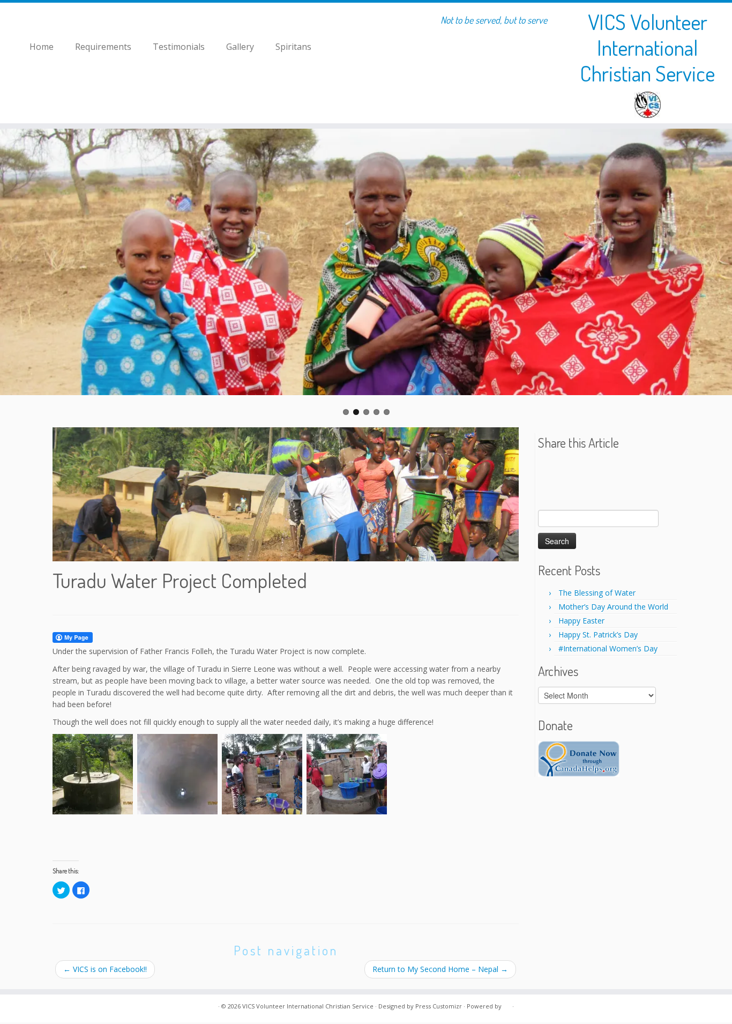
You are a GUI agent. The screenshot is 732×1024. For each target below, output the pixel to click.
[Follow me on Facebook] (72, 1006)
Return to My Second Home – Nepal (440, 969)
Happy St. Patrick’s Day (598, 634)
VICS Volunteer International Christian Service (647, 47)
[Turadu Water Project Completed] (286, 494)
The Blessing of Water (597, 593)
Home (41, 47)
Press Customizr (438, 1006)
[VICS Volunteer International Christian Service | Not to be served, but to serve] (647, 105)
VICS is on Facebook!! (105, 969)
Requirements (103, 47)
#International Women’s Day (608, 648)
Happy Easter (581, 620)
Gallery (240, 47)
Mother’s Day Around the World (613, 607)
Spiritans (293, 47)
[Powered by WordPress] (507, 1004)
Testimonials (179, 47)
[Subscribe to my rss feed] (59, 1006)
